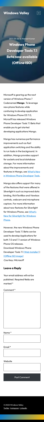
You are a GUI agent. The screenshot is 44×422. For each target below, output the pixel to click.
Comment (9, 289)
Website (8, 361)
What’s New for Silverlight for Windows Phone (20, 215)
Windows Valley (16, 13)
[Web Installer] (31, 251)
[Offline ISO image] (13, 256)
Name (7, 332)
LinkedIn (23, 408)
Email (7, 346)
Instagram (14, 408)
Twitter (6, 408)
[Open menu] (38, 13)
